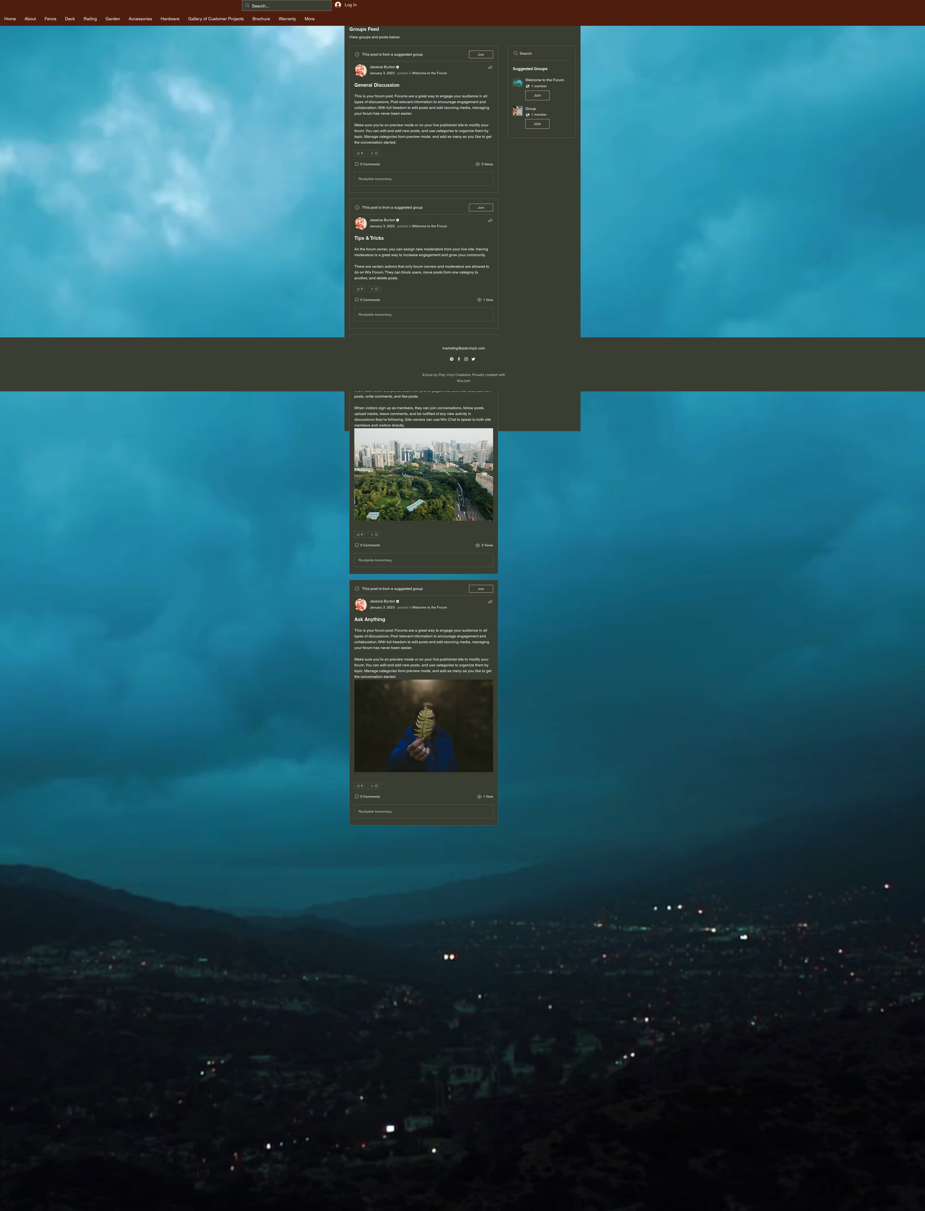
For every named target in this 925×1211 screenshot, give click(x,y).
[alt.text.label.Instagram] (466, 359)
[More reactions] (374, 153)
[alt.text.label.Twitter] (473, 359)
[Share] (490, 67)
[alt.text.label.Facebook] (458, 359)
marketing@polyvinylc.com (463, 348)
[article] (423, 119)
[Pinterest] (451, 359)
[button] (541, 89)
